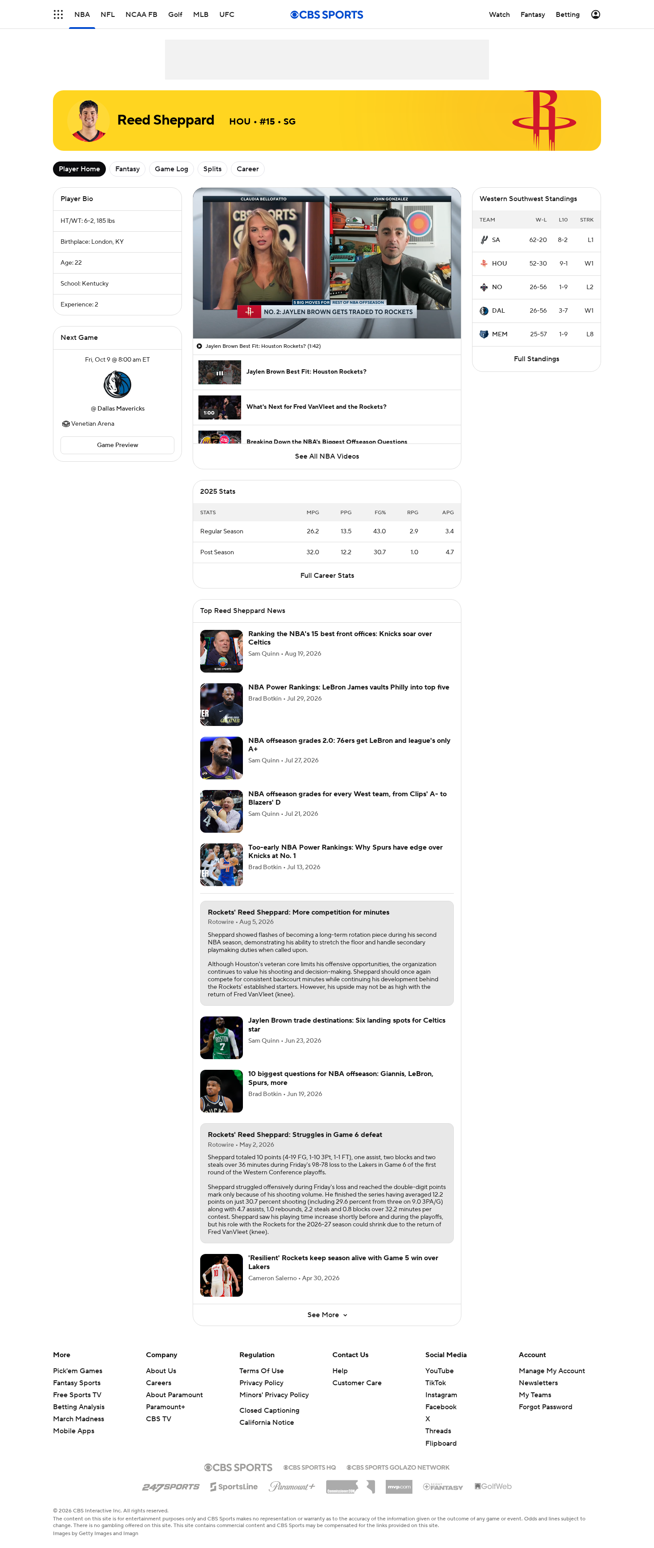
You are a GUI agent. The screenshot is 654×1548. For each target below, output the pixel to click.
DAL (498, 311)
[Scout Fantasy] (443, 1486)
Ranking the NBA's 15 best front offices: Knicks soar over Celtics (340, 638)
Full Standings (536, 359)
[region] (327, 263)
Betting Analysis (79, 1407)
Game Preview (117, 445)
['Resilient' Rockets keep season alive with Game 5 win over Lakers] (221, 1275)
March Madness (78, 1419)
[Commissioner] (350, 1483)
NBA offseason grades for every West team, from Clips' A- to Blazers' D (347, 798)
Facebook (440, 1407)
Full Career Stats (327, 575)
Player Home (79, 169)
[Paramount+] (292, 1484)
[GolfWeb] (493, 1486)
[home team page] (117, 384)
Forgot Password (546, 1407)
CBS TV (158, 1419)
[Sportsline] (234, 1485)
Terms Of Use (261, 1371)
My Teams (535, 1395)
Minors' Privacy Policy (274, 1395)
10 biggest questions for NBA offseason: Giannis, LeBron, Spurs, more (340, 1078)
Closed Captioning (269, 1410)
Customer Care (357, 1383)
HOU (499, 264)
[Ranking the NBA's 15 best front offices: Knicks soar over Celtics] (221, 651)
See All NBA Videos (327, 456)
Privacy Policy (261, 1383)
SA (496, 240)
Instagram (441, 1395)
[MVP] (399, 1483)
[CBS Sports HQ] (309, 1466)
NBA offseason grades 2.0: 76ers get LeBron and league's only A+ (349, 745)
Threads (438, 1431)
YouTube (439, 1371)
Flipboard (441, 1443)
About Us (161, 1371)
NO (497, 287)
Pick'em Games (77, 1371)
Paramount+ (165, 1407)
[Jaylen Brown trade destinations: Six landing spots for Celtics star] (221, 1037)
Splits (212, 169)
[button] (58, 14)
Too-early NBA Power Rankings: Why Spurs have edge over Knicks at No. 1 (345, 851)
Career (248, 169)
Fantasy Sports (77, 1383)
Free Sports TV (77, 1395)
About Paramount (174, 1395)
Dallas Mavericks (121, 409)
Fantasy (127, 169)
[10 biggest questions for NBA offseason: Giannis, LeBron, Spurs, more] (221, 1091)
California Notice (266, 1422)
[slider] (327, 312)
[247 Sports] (171, 1485)
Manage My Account (552, 1371)
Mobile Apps (73, 1431)
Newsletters (538, 1383)
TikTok (435, 1383)
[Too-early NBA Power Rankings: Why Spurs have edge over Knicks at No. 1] (221, 864)
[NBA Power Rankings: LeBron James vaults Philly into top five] (221, 704)
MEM (500, 335)
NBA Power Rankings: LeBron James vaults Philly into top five (348, 687)
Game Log (171, 169)
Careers (158, 1383)
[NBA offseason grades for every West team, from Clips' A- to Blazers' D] (221, 811)
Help (340, 1371)
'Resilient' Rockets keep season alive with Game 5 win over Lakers (343, 1262)
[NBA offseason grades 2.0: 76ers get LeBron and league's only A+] (221, 758)
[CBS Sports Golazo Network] (398, 1466)
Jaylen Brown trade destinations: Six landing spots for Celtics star (346, 1024)
